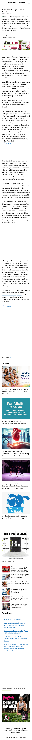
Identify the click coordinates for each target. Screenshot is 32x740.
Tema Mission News (10, 737)
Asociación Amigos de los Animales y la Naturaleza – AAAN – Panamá (15, 517)
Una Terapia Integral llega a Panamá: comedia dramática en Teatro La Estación (20, 605)
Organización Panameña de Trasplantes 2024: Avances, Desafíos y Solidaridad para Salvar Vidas (15, 453)
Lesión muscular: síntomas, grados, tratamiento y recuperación (19, 590)
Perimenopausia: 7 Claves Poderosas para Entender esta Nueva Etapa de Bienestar (19, 598)
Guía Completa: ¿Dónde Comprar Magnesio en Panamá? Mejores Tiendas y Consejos (14, 625)
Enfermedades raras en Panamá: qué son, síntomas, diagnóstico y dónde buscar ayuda (20, 576)
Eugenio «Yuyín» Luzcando (12, 619)
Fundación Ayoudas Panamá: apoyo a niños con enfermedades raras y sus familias (15, 391)
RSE (11, 358)
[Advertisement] (16, 242)
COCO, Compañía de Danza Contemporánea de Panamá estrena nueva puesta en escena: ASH (15, 486)
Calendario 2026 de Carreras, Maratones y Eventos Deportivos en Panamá (15, 639)
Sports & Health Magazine (16, 2)
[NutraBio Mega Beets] (16, 49)
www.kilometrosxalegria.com (12, 295)
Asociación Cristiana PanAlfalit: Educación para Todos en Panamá (14, 422)
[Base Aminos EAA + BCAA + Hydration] (16, 708)
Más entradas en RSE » (24, 363)
